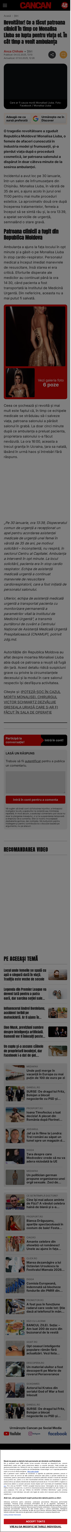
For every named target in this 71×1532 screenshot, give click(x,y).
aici (5, 1486)
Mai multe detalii (33, 1471)
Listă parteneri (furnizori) (12, 1515)
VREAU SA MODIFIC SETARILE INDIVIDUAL (35, 1526)
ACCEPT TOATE (35, 1521)
